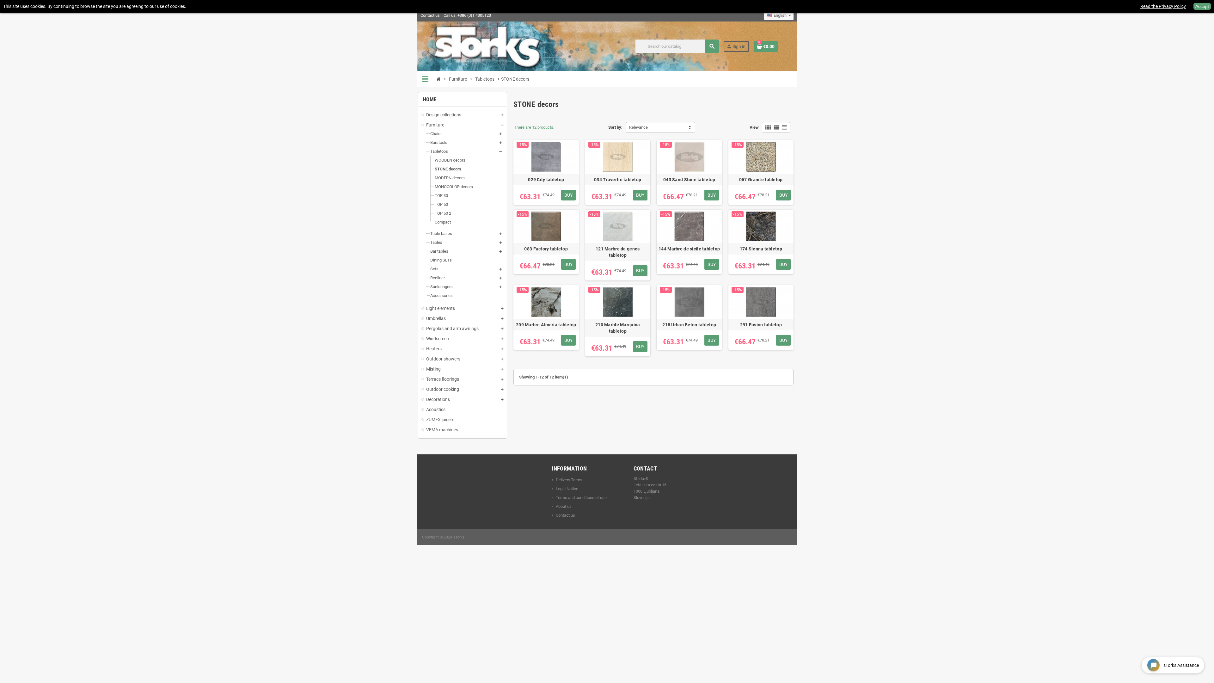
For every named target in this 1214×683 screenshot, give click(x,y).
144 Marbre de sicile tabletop (689, 248)
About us (564, 506)
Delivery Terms (569, 479)
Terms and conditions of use (581, 497)
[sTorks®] (487, 46)
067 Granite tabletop (761, 179)
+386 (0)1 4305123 (474, 15)
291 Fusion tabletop (761, 324)
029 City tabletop (546, 179)
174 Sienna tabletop (761, 248)
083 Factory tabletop (546, 248)
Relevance (638, 127)
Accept (1202, 6)
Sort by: (615, 127)
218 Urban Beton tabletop (689, 324)
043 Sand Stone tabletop (689, 179)
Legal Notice (567, 488)
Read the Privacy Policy (1163, 6)
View (754, 127)
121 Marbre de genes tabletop (618, 252)
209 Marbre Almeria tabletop (546, 324)
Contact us (430, 15)
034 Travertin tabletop (617, 179)
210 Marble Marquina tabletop (617, 328)
